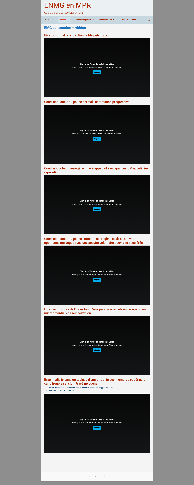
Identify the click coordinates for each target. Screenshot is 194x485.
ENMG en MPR (67, 5)
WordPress (110, 477)
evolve (83, 477)
